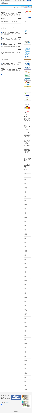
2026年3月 (25, 183)
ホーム (12, 0)
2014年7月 (25, 364)
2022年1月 (25, 247)
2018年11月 (25, 296)
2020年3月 (25, 276)
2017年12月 (25, 310)
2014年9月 (25, 361)
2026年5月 (25, 180)
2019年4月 (25, 289)
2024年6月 (25, 209)
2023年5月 (25, 226)
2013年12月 (25, 373)
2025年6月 (25, 195)
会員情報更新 (26, 24)
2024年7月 (25, 208)
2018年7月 (25, 301)
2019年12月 (25, 280)
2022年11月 (25, 234)
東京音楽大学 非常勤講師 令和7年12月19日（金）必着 (9, 63)
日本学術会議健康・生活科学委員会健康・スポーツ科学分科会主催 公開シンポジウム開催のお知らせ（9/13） (27, 126)
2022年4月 (25, 243)
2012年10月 (25, 389)
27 (28, 42)
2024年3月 (25, 213)
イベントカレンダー (26, 33)
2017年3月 (25, 322)
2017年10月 (25, 313)
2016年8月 (25, 331)
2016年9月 (25, 330)
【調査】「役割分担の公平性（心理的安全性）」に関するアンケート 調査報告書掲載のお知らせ (27, 160)
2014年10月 (25, 360)
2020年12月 (25, 264)
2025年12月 (25, 187)
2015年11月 (25, 343)
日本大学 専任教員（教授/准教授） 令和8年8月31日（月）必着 (10, 19)
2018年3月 (25, 306)
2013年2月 (25, 386)
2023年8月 (25, 222)
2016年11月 (25, 327)
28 (29, 42)
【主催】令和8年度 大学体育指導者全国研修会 (27, 49)
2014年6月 (25, 365)
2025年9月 (25, 191)
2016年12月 (25, 326)
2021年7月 (25, 255)
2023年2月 (25, 230)
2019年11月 (25, 281)
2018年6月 (25, 302)
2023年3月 (25, 229)
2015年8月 (25, 347)
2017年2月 (25, 323)
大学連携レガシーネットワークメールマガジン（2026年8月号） (27, 132)
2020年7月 (25, 271)
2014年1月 (25, 372)
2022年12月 (25, 233)
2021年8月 (25, 254)
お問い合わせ (29, 0)
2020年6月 (25, 272)
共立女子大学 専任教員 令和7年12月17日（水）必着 (9, 57)
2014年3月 (25, 369)
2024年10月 (25, 204)
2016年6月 (25, 334)
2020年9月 (25, 268)
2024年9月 (25, 205)
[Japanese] (26, 11)
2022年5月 (25, 242)
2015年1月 (25, 356)
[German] (29, 11)
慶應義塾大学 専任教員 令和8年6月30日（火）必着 (8, 38)
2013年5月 (25, 382)
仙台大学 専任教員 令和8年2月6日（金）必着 (8, 44)
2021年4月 (25, 259)
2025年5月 (25, 196)
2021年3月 (25, 260)
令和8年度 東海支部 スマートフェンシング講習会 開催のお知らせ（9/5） (27, 136)
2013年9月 (25, 377)
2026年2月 (25, 184)
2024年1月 (25, 216)
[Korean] (28, 11)
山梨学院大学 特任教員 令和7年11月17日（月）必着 (9, 69)
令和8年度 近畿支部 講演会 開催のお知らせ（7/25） (27, 165)
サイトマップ (18, 0)
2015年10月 (25, 344)
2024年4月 (25, 212)
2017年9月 (25, 314)
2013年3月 (25, 385)
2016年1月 (25, 340)
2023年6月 (25, 225)
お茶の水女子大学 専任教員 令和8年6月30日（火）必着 (9, 32)
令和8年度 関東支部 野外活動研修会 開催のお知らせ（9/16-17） (27, 150)
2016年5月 (25, 335)
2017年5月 (25, 319)
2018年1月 (25, 309)
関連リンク (15, 0)
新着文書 (26, 30)
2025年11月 (25, 188)
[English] (27, 11)
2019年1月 (25, 293)
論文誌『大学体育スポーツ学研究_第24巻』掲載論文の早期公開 (27, 120)
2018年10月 (25, 297)
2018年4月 (25, 305)
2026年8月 (25, 35)
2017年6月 (25, 318)
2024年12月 (25, 201)
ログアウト (26, 27)
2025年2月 (25, 200)
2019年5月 (25, 288)
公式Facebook (21, 0)
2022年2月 (25, 246)
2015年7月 (25, 348)
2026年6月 (25, 179)
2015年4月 (25, 352)
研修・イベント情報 (26, 172)
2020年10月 (25, 267)
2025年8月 (25, 192)
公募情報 (19, 12)
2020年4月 (25, 275)
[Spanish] (30, 11)
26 (27, 42)
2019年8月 (25, 285)
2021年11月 (25, 250)
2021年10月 (25, 251)
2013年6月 (25, 381)
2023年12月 (25, 217)
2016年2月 (25, 339)
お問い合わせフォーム (8, 402)
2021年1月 (25, 263)
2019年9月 (25, 284)
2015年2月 (25, 355)
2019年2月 (25, 292)
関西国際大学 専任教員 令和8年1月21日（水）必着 (8, 50)
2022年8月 (25, 238)
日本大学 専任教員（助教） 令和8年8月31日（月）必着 (9, 13)
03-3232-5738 (25, 0)
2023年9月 (25, 221)
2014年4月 (25, 368)
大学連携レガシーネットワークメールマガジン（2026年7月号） (27, 155)
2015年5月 (25, 351)
